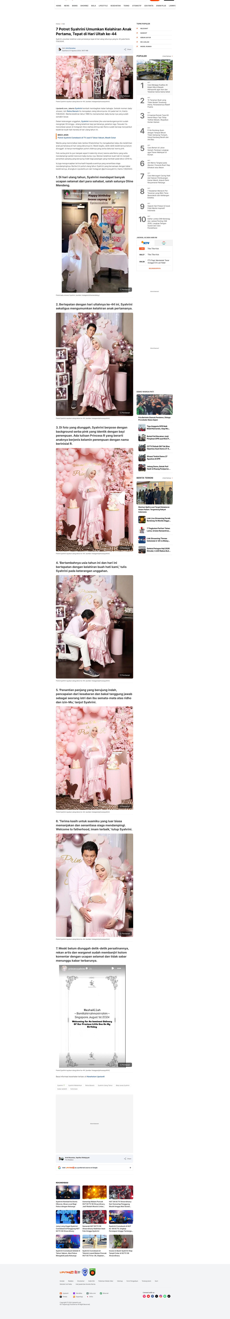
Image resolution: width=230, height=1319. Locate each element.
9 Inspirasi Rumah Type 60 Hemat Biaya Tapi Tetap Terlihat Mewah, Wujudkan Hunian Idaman (158, 118)
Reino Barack (73, 111)
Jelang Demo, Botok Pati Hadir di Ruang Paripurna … (158, 467)
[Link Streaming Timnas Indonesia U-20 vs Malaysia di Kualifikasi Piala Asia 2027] (142, 539)
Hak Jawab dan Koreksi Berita (85, 1284)
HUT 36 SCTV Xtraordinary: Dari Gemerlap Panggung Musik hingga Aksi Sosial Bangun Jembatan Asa (120, 1204)
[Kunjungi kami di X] (156, 1296)
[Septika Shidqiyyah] (62, 1159)
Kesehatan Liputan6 (96, 1076)
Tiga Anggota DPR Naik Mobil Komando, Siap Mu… (158, 427)
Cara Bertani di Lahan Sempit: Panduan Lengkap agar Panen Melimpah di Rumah (158, 151)
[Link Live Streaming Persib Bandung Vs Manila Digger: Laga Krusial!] (142, 519)
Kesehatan (116, 6)
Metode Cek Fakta (66, 1284)
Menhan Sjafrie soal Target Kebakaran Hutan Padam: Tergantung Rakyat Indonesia (154, 509)
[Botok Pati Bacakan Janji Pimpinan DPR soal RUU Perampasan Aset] (142, 437)
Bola (93, 6)
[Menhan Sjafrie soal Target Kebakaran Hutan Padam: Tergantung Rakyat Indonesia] (155, 492)
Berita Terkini (145, 478)
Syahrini (78, 108)
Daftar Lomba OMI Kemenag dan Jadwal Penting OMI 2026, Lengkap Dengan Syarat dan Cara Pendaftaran (159, 223)
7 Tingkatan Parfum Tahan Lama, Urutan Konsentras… (158, 529)
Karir (156, 1281)
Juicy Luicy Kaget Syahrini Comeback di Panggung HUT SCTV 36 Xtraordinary (68, 1228)
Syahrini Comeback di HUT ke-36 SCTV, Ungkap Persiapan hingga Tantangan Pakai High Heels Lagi (121, 1228)
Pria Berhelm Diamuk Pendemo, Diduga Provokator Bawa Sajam (154, 418)
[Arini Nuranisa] (59, 49)
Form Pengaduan (132, 1281)
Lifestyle (103, 6)
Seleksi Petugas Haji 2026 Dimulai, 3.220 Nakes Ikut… (158, 549)
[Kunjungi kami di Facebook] (152, 1296)
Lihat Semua (167, 56)
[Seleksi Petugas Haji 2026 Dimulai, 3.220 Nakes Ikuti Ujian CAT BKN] (142, 549)
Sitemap (120, 1281)
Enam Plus (161, 6)
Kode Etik (91, 1281)
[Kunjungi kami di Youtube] (148, 1296)
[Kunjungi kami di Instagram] (160, 1296)
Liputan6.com (76, 1302)
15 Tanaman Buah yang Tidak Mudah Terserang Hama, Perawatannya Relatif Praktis (159, 103)
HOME (58, 6)
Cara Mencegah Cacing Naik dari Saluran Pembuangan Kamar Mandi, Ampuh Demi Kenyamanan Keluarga (159, 179)
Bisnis (75, 6)
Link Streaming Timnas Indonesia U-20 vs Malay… (158, 539)
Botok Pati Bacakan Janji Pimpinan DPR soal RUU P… (158, 437)
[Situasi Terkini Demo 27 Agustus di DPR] (142, 457)
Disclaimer (81, 1281)
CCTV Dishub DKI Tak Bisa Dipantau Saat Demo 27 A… (158, 447)
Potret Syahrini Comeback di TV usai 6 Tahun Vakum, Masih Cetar (87, 138)
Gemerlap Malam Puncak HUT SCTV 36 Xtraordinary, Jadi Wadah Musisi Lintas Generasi (93, 1204)
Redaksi (70, 1281)
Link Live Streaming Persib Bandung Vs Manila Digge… (159, 519)
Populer (142, 56)
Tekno (126, 6)
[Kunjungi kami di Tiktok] (168, 1296)
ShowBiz (84, 6)
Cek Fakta (148, 6)
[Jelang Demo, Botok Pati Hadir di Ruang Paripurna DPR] (142, 467)
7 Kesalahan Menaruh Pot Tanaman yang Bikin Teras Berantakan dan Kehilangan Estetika (158, 194)
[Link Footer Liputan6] (70, 1272)
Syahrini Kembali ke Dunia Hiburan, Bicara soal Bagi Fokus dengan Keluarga (66, 1204)
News (66, 6)
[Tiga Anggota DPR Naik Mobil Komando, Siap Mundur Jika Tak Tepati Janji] (142, 427)
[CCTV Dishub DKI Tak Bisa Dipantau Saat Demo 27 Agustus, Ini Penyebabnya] (142, 447)
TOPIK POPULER (143, 24)
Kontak (62, 1281)
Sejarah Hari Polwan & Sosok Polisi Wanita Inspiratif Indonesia (159, 208)
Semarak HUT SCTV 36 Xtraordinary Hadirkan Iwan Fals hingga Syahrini (93, 1228)
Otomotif (136, 6)
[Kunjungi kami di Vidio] (144, 1296)
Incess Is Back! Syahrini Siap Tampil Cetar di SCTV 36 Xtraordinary (120, 1253)
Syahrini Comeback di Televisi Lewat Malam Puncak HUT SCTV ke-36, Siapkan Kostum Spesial (94, 1253)
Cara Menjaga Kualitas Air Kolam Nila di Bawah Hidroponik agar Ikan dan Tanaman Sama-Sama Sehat (159, 88)
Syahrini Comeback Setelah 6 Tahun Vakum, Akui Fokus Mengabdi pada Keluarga (68, 1253)
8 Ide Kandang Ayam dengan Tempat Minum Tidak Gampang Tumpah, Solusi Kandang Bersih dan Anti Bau (158, 134)
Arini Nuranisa (70, 48)
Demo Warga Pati (145, 392)
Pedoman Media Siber (105, 1281)
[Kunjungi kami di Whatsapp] (164, 1296)
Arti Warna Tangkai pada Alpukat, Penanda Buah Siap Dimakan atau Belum (159, 165)
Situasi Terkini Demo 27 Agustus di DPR (157, 457)
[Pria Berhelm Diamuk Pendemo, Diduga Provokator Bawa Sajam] (155, 404)
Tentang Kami (146, 1281)
